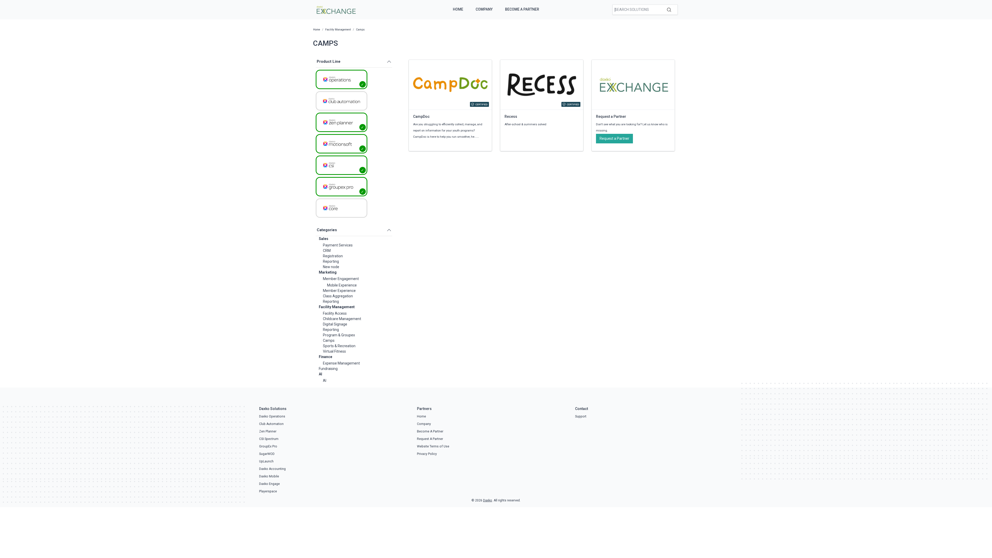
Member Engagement (341, 279)
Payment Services (338, 245)
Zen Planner (267, 431)
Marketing (328, 272)
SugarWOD (267, 454)
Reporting (331, 261)
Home (458, 9)
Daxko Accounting (272, 469)
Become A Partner (522, 9)
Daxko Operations (272, 416)
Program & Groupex (339, 335)
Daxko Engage (269, 484)
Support (580, 416)
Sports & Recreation (339, 346)
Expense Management (341, 363)
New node (331, 267)
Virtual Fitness (334, 351)
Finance (325, 357)
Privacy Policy (427, 454)
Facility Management (337, 307)
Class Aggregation (338, 296)
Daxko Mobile (269, 476)
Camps (329, 340)
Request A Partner (430, 439)
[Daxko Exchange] (335, 9)
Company (484, 9)
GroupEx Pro (268, 446)
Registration (333, 256)
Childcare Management (342, 319)
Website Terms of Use (433, 446)
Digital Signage (335, 324)
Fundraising (328, 369)
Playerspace (268, 491)
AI (320, 374)
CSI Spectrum (268, 439)
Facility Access (335, 313)
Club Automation (271, 424)
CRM (327, 251)
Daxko (487, 500)
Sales (323, 239)
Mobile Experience (342, 285)
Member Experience (339, 291)
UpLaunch (266, 461)
